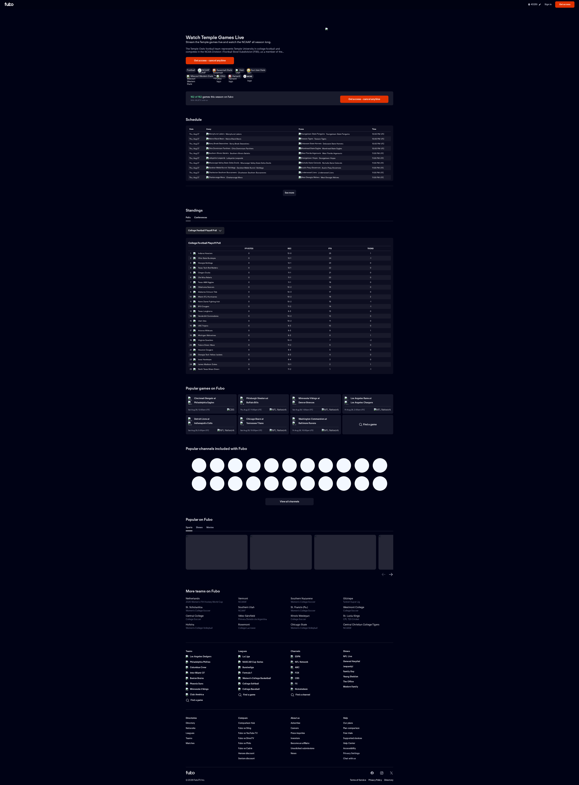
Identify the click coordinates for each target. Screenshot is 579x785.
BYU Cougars (203, 306)
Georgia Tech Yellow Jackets (210, 355)
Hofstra (190, 624)
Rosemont (244, 624)
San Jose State (258, 70)
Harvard (236, 76)
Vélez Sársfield (246, 615)
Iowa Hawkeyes (205, 359)
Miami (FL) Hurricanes (207, 297)
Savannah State (224, 70)
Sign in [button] (548, 4)
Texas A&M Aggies (206, 282)
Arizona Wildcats (205, 330)
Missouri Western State (202, 76)
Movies (210, 527)
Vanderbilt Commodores (208, 316)
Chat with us (349, 758)
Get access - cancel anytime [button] (210, 60)
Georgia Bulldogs (205, 263)
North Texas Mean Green (208, 369)
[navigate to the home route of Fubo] (9, 4)
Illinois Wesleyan (300, 615)
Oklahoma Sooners (206, 287)
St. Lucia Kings (351, 615)
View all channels (289, 501)
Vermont (243, 598)
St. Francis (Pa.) (299, 607)
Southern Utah (246, 607)
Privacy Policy (375, 780)
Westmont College (353, 607)
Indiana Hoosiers (205, 253)
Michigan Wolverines (207, 335)
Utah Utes (202, 321)
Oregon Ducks (204, 272)
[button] (383, 574)
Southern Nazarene (302, 598)
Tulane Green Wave (206, 345)
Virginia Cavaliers (205, 340)
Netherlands (193, 598)
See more (289, 193)
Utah (241, 70)
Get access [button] (564, 4)
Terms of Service (358, 780)
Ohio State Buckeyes (207, 258)
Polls (188, 217)
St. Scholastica (194, 607)
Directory (388, 780)
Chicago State (299, 624)
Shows (199, 527)
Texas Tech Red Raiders (208, 268)
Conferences (200, 217)
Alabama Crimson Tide (207, 292)
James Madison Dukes (207, 364)
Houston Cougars (205, 350)
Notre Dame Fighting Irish (209, 301)
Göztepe (348, 598)
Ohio (222, 76)
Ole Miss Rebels (205, 277)
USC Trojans (203, 326)
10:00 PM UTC (378, 139)
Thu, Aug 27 (194, 139)
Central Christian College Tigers (361, 624)
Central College (195, 615)
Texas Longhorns (205, 311)
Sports (189, 527)
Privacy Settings (351, 753)
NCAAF (205, 70)
